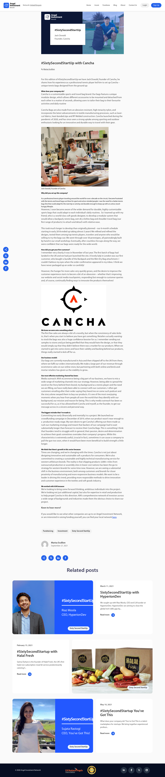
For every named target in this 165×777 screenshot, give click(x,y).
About (123, 5)
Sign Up (156, 5)
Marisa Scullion (49, 69)
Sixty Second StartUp (81, 531)
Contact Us (133, 5)
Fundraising (48, 531)
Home (88, 5)
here (114, 517)
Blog (115, 5)
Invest (97, 5)
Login (145, 5)
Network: (32, 5)
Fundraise (106, 5)
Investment (62, 531)
